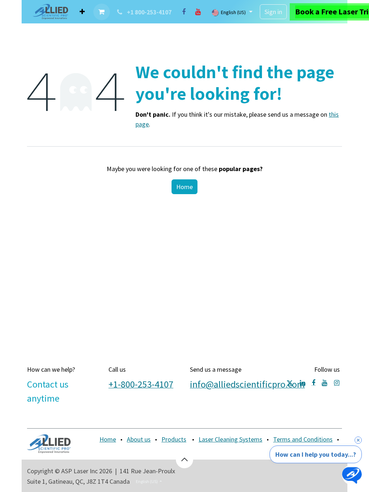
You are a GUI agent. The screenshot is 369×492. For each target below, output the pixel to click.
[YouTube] (198, 11)
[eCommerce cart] (101, 12)
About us (139, 439)
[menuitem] (82, 11)
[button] (184, 459)
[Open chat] (352, 475)
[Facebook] (183, 11)
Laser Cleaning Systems (230, 439)
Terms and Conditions (303, 439)
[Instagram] (337, 383)
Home (184, 187)
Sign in (273, 12)
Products (173, 439)
